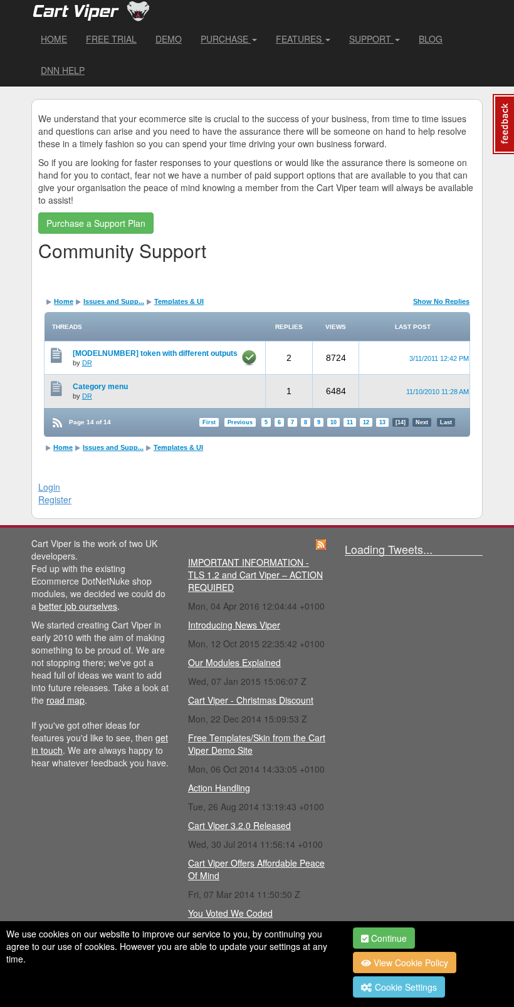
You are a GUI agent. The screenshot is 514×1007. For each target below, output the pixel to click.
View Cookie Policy (409, 962)
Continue (388, 938)
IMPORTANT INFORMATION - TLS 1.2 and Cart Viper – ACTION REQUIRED (255, 574)
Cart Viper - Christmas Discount (250, 700)
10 (333, 422)
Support (371, 39)
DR (87, 363)
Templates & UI (179, 301)
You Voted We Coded (230, 913)
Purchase (226, 39)
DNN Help (63, 70)
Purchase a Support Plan (95, 223)
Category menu (100, 386)
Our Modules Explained (234, 662)
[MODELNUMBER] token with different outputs (155, 353)
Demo (168, 39)
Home (54, 39)
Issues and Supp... (113, 301)
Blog (431, 39)
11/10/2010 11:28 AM (437, 391)
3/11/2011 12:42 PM (439, 358)
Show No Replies (441, 301)
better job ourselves (78, 606)
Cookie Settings (404, 987)
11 (350, 422)
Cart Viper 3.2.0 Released (239, 825)
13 (382, 422)
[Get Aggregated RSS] (321, 543)
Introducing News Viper (234, 624)
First (209, 422)
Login (49, 487)
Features (300, 39)
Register (54, 499)
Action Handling (219, 787)
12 (366, 422)
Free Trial (111, 39)
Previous (240, 422)
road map (65, 700)
